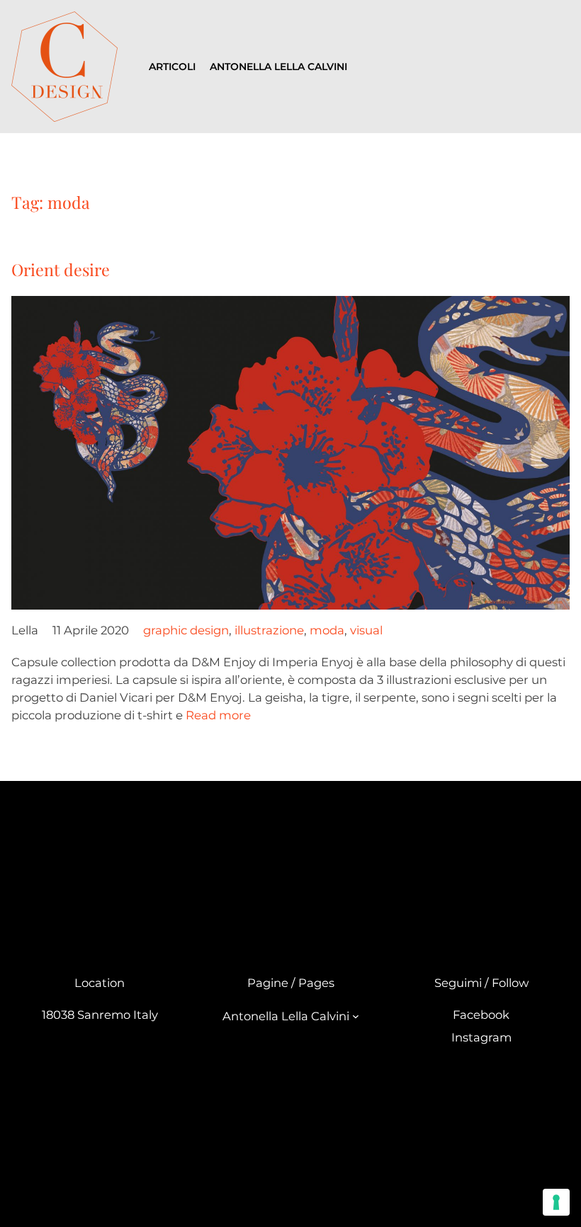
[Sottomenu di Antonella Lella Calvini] (355, 1016)
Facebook (481, 1015)
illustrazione (269, 630)
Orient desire (60, 269)
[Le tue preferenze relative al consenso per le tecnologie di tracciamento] (556, 1202)
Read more (218, 715)
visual (366, 630)
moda (327, 630)
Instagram (481, 1037)
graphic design (186, 630)
